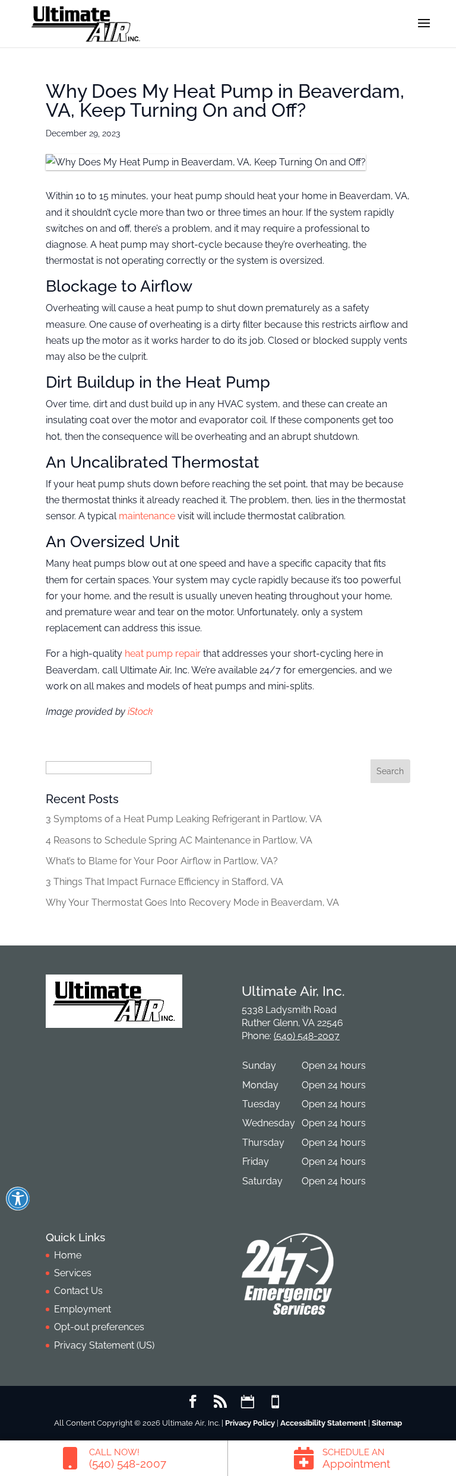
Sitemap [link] (387, 1423)
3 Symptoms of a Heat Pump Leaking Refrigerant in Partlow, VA (184, 819)
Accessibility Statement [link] (323, 1423)
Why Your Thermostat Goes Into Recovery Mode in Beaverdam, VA (192, 902)
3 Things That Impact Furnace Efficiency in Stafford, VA (164, 881)
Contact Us (78, 1290)
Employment (82, 1309)
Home (67, 1255)
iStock (140, 711)
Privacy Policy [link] (250, 1423)
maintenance (147, 516)
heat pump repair (163, 653)
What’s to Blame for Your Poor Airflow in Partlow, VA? (162, 861)
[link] (114, 1458)
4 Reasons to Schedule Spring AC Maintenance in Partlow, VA (179, 840)
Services (72, 1273)
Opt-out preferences (99, 1327)
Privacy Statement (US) (104, 1345)
